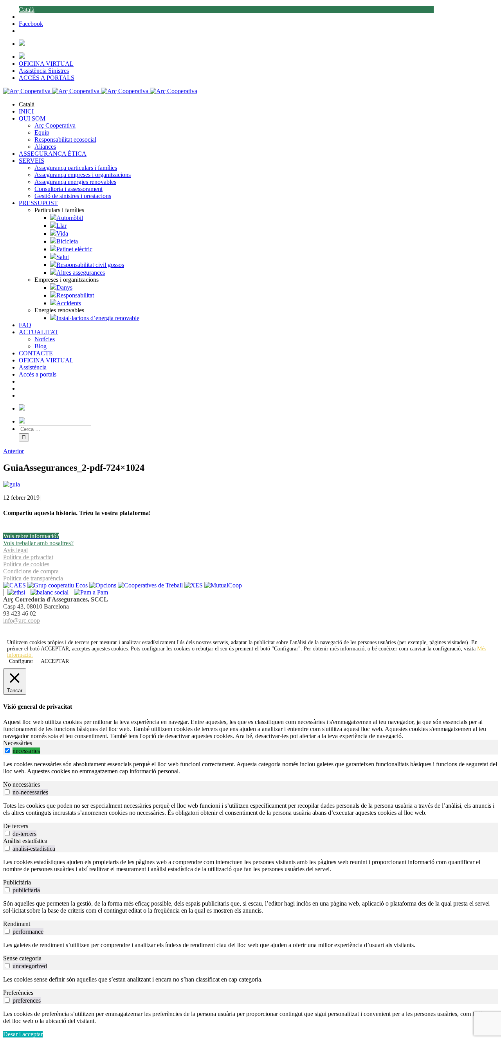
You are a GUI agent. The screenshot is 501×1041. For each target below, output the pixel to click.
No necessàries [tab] (21, 784)
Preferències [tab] (18, 992)
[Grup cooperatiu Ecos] (58, 585)
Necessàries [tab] (17, 743)
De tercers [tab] (15, 826)
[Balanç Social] (48, 592)
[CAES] (15, 585)
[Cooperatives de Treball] (151, 585)
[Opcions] (103, 585)
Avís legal (15, 550)
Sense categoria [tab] (22, 958)
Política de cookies (26, 564)
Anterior (13, 451)
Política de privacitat (28, 557)
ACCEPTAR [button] (55, 649)
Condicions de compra (31, 571)
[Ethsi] (15, 592)
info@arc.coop (21, 620)
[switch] (7, 750)
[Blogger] (254, 630)
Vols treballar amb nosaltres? (38, 543)
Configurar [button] (21, 661)
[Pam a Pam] (89, 592)
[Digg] (246, 630)
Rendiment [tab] (16, 923)
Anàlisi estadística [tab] (25, 840)
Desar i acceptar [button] (23, 1034)
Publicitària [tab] (17, 882)
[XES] (194, 585)
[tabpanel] (250, 768)
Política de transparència (33, 578)
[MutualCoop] (223, 585)
